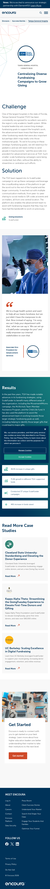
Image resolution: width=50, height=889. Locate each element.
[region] (25, 444)
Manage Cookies (25, 450)
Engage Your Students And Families (32, 822)
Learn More (36, 5)
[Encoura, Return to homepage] (9, 12)
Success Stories (18, 21)
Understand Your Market (32, 809)
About (7, 805)
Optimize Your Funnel (30, 829)
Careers (8, 809)
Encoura (5, 21)
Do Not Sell (10, 870)
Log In (7, 801)
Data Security (10, 826)
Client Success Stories (31, 805)
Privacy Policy (10, 864)
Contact (8, 814)
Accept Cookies (25, 457)
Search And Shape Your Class (31, 815)
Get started (18, 756)
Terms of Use (10, 859)
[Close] (45, 429)
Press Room (27, 801)
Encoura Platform (8, 819)
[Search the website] (40, 12)
